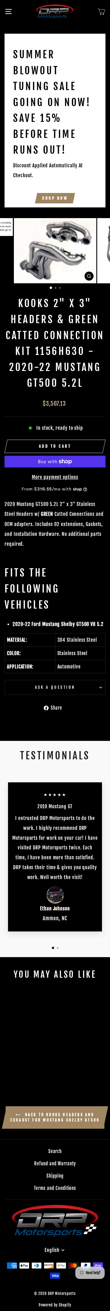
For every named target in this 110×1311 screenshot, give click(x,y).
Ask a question (55, 687)
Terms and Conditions (55, 1188)
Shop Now (55, 198)
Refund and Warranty (55, 1163)
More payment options (55, 477)
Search (55, 1151)
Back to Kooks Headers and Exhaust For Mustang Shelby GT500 (55, 1117)
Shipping (54, 1176)
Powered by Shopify (55, 1305)
